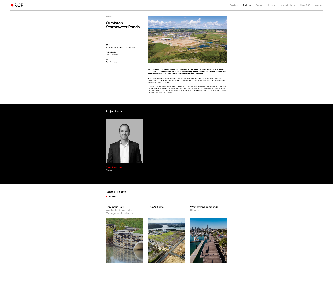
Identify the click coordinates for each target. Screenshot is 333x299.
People (259, 5)
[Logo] (16, 5)
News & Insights (287, 5)
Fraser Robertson (112, 55)
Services (234, 5)
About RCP (305, 5)
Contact (319, 5)
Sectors (271, 5)
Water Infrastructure (113, 62)
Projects (247, 5)
